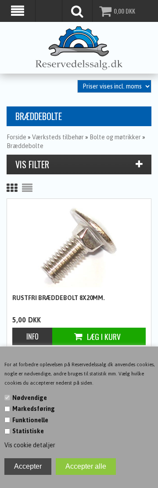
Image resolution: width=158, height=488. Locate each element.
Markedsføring (33, 408)
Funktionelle (30, 420)
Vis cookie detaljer (29, 445)
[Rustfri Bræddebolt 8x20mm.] (79, 245)
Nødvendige (29, 397)
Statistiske (28, 431)
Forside (16, 137)
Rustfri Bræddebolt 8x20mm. (58, 297)
